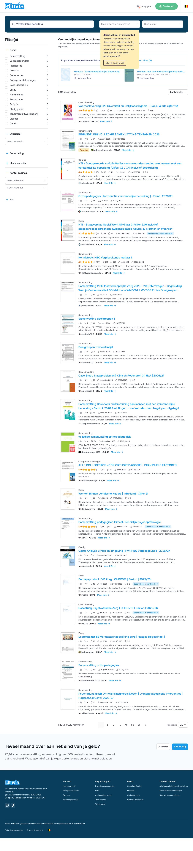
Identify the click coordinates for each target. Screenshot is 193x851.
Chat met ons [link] (100, 799)
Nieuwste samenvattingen (171, 790)
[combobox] (119, 24)
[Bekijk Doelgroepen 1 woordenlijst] (123, 353)
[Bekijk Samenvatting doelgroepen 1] (123, 324)
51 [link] (139, 724)
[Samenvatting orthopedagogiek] (67, 670)
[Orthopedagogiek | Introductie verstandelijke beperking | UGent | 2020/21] (67, 201)
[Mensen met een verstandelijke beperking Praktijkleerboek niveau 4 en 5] (129, 75)
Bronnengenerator (70, 799)
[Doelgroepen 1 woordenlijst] (67, 352)
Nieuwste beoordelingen (170, 795)
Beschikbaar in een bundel (159, 233)
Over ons (66, 795)
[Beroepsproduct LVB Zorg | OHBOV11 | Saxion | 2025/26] (67, 584)
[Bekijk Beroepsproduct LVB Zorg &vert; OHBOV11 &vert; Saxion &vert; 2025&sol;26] (123, 585)
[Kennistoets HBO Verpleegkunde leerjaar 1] (67, 263)
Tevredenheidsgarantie (104, 786)
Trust (97, 790)
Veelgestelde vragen (103, 795)
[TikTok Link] (13, 805)
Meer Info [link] (105, 121)
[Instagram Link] (7, 805)
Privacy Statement (35, 830)
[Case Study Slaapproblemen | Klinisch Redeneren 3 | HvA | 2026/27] (67, 381)
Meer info (163, 746)
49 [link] (126, 724)
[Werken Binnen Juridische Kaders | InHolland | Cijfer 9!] (67, 499)
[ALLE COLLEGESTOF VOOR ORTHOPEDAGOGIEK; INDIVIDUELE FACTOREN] (67, 470)
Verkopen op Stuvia (71, 790)
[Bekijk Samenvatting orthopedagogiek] (123, 671)
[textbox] (119, 24)
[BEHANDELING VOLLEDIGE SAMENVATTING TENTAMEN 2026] (67, 140)
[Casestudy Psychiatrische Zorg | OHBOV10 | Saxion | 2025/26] (67, 613)
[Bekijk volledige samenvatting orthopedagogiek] (123, 442)
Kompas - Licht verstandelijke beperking (97, 71)
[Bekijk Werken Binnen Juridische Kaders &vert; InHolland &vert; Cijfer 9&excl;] (123, 499)
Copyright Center (134, 786)
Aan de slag (180, 746)
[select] (178, 92)
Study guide (100, 804)
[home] (14, 6)
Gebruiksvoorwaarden (14, 830)
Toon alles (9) (144, 60)
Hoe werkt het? (69, 786)
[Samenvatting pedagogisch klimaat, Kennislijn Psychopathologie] (67, 527)
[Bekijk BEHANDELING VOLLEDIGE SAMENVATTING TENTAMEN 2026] (123, 140)
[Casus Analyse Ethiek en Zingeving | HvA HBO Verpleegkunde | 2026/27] (67, 556)
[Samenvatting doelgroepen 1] (67, 324)
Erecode (130, 790)
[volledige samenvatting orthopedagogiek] (67, 442)
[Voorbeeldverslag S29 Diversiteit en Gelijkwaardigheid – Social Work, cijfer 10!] (67, 111)
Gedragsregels (133, 795)
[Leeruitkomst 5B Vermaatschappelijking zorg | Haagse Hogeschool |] (67, 642)
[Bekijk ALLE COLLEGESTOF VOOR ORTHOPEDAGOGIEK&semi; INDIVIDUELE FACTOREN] (123, 471)
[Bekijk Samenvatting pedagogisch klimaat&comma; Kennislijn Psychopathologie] (123, 528)
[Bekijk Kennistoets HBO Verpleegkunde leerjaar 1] (123, 263)
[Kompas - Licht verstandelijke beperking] (65, 74)
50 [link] (132, 724)
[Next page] (145, 725)
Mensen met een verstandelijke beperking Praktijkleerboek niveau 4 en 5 (161, 71)
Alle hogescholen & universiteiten (174, 786)
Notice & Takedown (135, 799)
